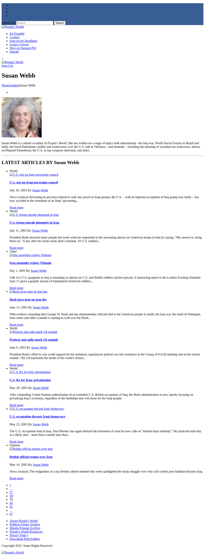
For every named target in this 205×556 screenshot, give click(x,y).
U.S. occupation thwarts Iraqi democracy (37, 416)
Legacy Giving (19, 44)
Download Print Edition (25, 539)
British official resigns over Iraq (31, 457)
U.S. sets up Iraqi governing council (34, 182)
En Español (17, 33)
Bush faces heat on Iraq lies (28, 299)
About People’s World (24, 521)
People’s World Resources (26, 531)
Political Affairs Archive (25, 524)
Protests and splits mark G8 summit (34, 339)
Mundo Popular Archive (25, 528)
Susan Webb (40, 190)
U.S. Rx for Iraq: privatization (30, 380)
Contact (14, 37)
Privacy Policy (19, 535)
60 (11, 503)
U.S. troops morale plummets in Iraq (34, 222)
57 (11, 492)
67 (11, 514)
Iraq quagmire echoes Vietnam (30, 263)
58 (11, 496)
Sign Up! (7, 65)
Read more (16, 207)
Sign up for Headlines (23, 41)
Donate (14, 51)
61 (11, 506)
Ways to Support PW (23, 48)
